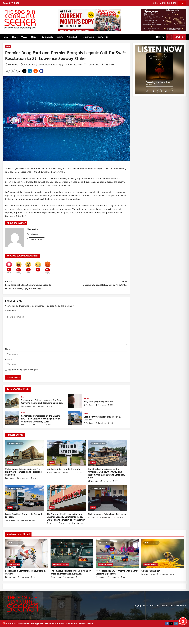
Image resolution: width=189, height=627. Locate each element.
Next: (105, 283)
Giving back (37, 623)
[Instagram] (176, 623)
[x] (171, 623)
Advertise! (72, 37)
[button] (158, 37)
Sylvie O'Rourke (149, 574)
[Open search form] (163, 37)
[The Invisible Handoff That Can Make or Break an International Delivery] (72, 553)
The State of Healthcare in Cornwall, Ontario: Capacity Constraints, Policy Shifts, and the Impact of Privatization (66, 517)
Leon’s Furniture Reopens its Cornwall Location (75, 418)
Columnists (47, 37)
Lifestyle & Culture (105, 564)
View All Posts (36, 239)
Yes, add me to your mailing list (22, 369)
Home (5, 37)
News (14, 37)
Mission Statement (54, 623)
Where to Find (86, 623)
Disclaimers (23, 623)
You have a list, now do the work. (63, 469)
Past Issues (71, 623)
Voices (24, 37)
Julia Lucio (53, 472)
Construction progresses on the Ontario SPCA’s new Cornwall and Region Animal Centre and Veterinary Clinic (12, 418)
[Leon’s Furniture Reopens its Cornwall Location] (24, 498)
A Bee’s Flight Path (150, 571)
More (33, 37)
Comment (10, 310)
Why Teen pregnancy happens (75, 401)
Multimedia (88, 37)
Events (60, 37)
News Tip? (179, 37)
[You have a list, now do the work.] (66, 453)
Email (8, 359)
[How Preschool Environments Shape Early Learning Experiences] (117, 553)
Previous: (28, 285)
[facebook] (167, 623)
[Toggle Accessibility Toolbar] (183, 621)
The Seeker (13, 64)
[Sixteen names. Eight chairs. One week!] (107, 498)
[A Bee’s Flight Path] (162, 553)
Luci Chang (102, 577)
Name (8, 349)
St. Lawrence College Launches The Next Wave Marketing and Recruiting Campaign (12, 401)
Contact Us (103, 37)
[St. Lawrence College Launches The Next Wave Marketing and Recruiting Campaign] (24, 453)
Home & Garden (14, 564)
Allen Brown (11, 577)
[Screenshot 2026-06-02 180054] (163, 19)
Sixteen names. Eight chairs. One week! (107, 514)
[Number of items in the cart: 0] (182, 3)
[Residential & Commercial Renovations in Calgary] (26, 553)
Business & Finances (61, 564)
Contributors (9, 623)
